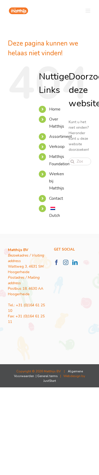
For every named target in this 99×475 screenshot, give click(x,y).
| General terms (46, 376)
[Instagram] (65, 262)
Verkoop (57, 146)
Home (54, 109)
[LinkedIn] (75, 262)
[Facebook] (56, 262)
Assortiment (60, 136)
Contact (56, 198)
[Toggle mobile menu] (88, 10)
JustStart (49, 381)
